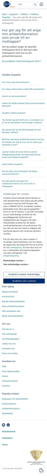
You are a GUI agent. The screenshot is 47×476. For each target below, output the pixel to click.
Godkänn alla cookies (24, 281)
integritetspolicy (11, 256)
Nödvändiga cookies (13, 261)
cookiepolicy (16, 247)
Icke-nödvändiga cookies (15, 264)
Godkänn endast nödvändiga (24, 274)
